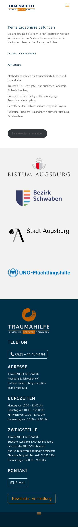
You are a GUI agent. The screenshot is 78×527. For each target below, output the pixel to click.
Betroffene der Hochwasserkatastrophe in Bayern (37, 106)
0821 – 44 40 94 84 (30, 354)
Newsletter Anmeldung (32, 498)
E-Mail (20, 482)
